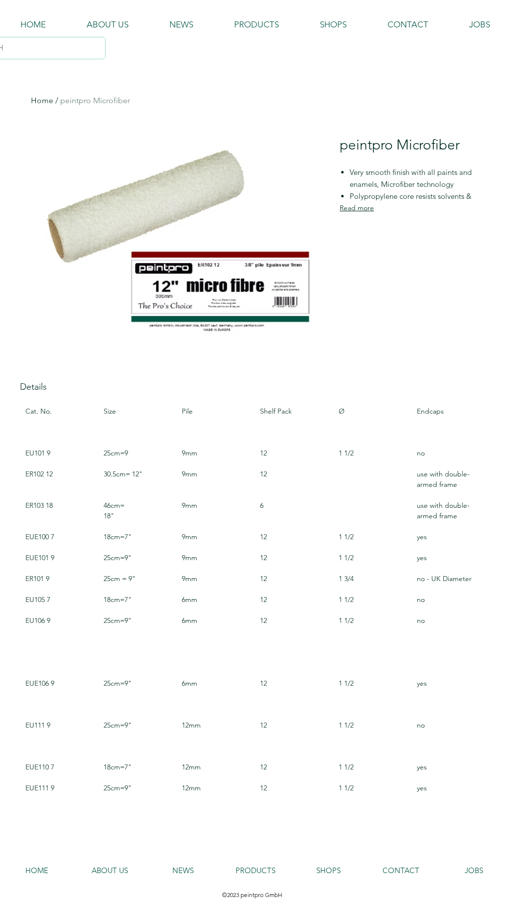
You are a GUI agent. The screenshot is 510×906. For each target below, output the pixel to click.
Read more (357, 207)
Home (42, 100)
